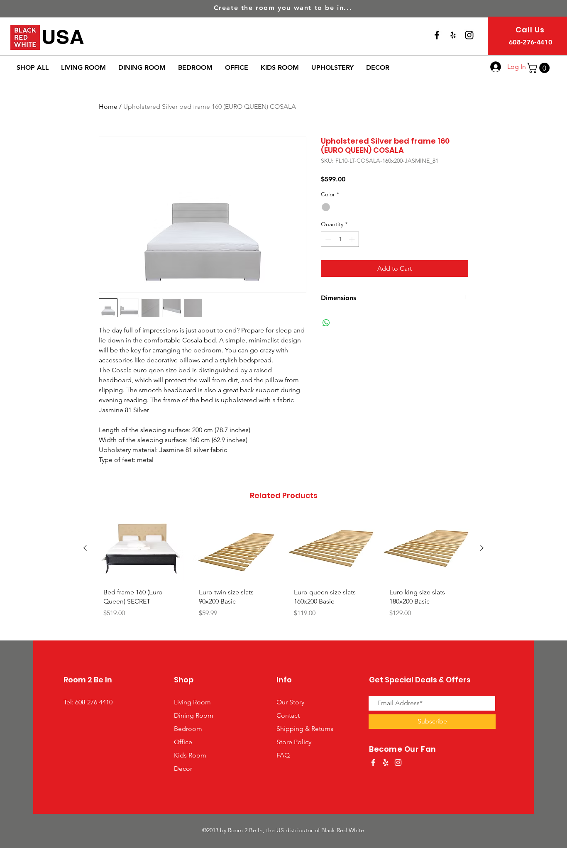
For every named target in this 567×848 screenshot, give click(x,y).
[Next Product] (482, 548)
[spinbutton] (339, 239)
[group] (283, 575)
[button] (539, 68)
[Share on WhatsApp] (326, 323)
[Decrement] (327, 239)
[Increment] (352, 239)
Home (108, 106)
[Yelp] (453, 35)
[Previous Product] (85, 548)
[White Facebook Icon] (373, 762)
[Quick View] (140, 548)
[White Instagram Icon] (398, 762)
